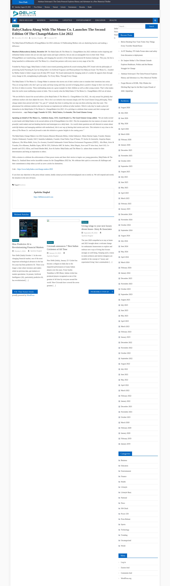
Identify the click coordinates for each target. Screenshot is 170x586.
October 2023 (126, 289)
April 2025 (125, 193)
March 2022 (125, 390)
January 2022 (125, 401)
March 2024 (125, 262)
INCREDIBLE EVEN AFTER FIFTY (102, 292)
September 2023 (126, 294)
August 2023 (125, 300)
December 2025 (126, 150)
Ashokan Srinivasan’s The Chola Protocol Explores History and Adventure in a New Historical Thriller (139, 76)
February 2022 (126, 396)
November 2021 (126, 412)
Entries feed (125, 568)
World (123, 546)
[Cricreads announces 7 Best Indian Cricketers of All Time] (63, 229)
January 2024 (125, 273)
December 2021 (126, 406)
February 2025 (126, 204)
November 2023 (126, 284)
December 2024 (126, 214)
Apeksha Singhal (37, 38)
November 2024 (126, 220)
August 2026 (125, 108)
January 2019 (125, 444)
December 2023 (126, 278)
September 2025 (126, 166)
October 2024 (126, 225)
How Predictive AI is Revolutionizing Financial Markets (28, 246)
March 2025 (125, 198)
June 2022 (124, 374)
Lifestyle (63, 7)
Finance (123, 476)
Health (90, 7)
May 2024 (124, 252)
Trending (124, 535)
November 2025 (126, 156)
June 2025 (124, 182)
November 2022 (126, 348)
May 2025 (124, 188)
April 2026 (125, 129)
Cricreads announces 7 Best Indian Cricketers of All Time (62, 248)
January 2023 (125, 337)
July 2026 (124, 113)
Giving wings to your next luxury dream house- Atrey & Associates (97, 227)
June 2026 (124, 118)
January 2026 (125, 145)
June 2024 (124, 246)
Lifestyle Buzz (126, 492)
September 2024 (126, 230)
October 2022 (126, 353)
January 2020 (125, 433)
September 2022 (126, 358)
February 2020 (126, 428)
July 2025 (124, 177)
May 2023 (124, 316)
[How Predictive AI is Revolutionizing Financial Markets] (28, 228)
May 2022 (124, 380)
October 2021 (126, 417)
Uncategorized (126, 540)
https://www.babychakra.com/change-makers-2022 (35, 169)
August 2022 (125, 364)
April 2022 (125, 385)
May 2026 (124, 124)
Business (47, 7)
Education (82, 7)
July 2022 (124, 369)
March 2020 (125, 422)
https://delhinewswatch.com (43, 197)
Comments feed (126, 573)
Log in (123, 562)
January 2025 (125, 209)
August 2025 (125, 172)
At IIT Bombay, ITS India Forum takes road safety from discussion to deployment (139, 53)
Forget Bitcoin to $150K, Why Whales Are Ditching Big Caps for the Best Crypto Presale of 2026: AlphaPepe (76, 3)
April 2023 (125, 321)
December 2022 (126, 342)
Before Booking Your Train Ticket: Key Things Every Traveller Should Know (138, 44)
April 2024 (125, 257)
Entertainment (72, 7)
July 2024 (124, 241)
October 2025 (126, 161)
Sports (123, 524)
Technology (125, 530)
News (123, 503)
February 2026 (126, 140)
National (55, 7)
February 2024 (126, 268)
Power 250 (125, 514)
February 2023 (126, 332)
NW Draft (124, 508)
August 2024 (125, 236)
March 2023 (125, 326)
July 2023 (124, 305)
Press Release (38, 7)
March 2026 (125, 134)
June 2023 (124, 310)
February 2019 (126, 439)
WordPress (30, 295)
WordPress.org (126, 578)
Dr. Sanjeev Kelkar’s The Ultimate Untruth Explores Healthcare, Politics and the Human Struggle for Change (137, 64)
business (22, 185)
